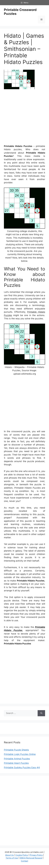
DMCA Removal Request (31, 858)
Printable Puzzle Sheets (16, 750)
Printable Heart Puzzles (16, 763)
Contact (24, 861)
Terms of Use (12, 858)
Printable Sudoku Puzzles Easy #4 (22, 767)
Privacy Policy (36, 855)
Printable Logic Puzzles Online (20, 754)
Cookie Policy (21, 855)
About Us (9, 855)
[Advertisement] (24, 117)
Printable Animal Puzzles (17, 758)
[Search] (41, 713)
